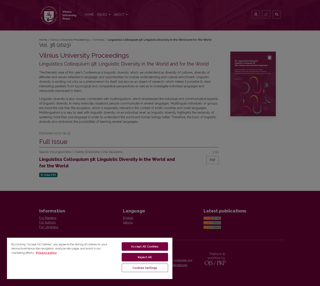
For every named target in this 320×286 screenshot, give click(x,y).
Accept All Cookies (144, 246)
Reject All (145, 257)
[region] (89, 258)
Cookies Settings (145, 267)
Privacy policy (46, 252)
